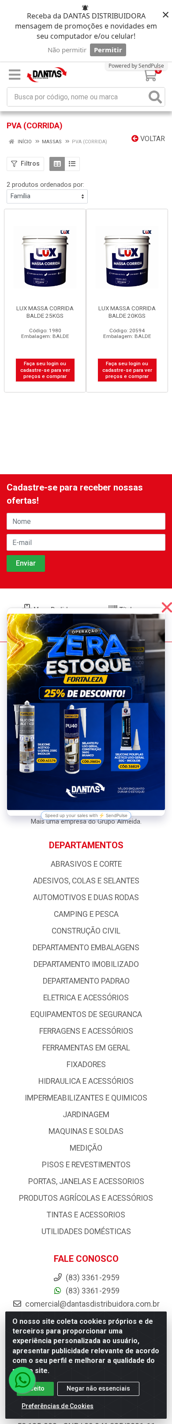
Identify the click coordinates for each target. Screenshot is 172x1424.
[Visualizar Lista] (72, 164)
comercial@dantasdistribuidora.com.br (91, 1304)
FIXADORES (86, 1064)
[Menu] (14, 75)
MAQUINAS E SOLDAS (86, 1131)
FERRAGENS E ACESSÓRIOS (86, 1031)
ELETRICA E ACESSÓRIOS (86, 997)
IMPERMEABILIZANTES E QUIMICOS (86, 1097)
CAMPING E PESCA (86, 914)
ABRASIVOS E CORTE (86, 864)
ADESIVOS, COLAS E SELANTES (86, 880)
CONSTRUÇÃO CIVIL (86, 930)
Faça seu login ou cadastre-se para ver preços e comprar (45, 369)
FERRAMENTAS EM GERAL (86, 1047)
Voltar (151, 138)
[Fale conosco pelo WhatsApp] (22, 1380)
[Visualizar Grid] (57, 164)
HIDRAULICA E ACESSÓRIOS (86, 1081)
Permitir (108, 49)
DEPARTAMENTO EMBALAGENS (86, 947)
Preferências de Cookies (57, 1405)
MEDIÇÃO (86, 1148)
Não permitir (67, 49)
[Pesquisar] (155, 97)
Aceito (35, 1388)
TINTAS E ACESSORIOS (86, 1214)
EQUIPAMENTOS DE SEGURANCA (86, 1014)
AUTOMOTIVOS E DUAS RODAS (86, 897)
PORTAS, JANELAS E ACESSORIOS (86, 1181)
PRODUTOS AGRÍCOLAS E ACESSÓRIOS (86, 1198)
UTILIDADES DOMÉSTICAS (86, 1231)
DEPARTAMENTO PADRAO (86, 981)
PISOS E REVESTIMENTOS (86, 1164)
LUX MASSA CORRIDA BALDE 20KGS (127, 312)
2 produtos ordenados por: (45, 185)
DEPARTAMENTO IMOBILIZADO (86, 964)
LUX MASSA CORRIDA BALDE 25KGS (45, 312)
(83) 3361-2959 (92, 1290)
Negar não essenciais (98, 1388)
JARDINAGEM (86, 1114)
